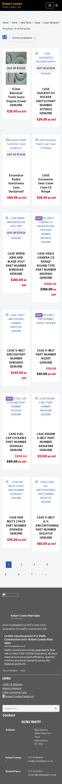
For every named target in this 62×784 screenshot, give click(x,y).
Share (22, 670)
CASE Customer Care (14, 692)
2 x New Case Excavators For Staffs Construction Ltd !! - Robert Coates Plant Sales (28, 639)
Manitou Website (11, 688)
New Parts (26, 22)
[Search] (56, 5)
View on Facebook (10, 670)
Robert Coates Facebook (19, 696)
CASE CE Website (12, 684)
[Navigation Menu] (50, 5)
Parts (14, 22)
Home (5, 22)
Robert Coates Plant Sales (25, 615)
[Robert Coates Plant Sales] (12, 5)
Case (37, 22)
